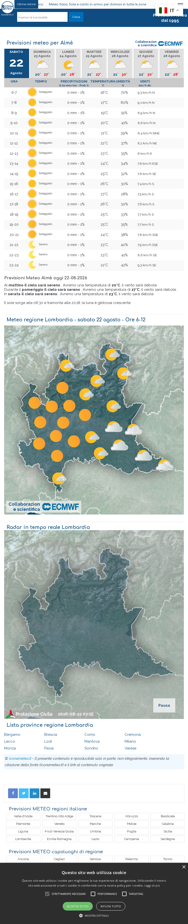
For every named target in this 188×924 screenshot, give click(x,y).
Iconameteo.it (20, 758)
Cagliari (59, 859)
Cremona (133, 734)
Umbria (95, 831)
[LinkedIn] (34, 793)
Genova (95, 859)
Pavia (49, 748)
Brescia (50, 734)
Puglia (131, 831)
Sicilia (168, 831)
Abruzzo (131, 816)
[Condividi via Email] (45, 793)
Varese (130, 748)
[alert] (94, 893)
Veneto (59, 824)
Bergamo (12, 734)
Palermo (131, 859)
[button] (94, 915)
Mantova (92, 741)
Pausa (164, 705)
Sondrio (91, 748)
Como (89, 734)
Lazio (95, 839)
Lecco (9, 741)
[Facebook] (13, 793)
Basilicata (168, 816)
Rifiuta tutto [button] (111, 906)
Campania (131, 839)
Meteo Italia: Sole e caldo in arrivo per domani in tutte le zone (53, 4)
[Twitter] (24, 793)
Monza (10, 748)
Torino (167, 859)
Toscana (95, 816)
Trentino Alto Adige (59, 816)
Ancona (23, 859)
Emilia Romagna (59, 839)
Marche (95, 824)
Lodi (48, 741)
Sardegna (168, 839)
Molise (131, 824)
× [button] (184, 867)
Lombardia (23, 839)
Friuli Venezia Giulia (59, 831)
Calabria (168, 824)
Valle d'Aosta (23, 816)
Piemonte (23, 824)
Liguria (23, 831)
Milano (130, 741)
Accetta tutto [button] (78, 906)
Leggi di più (152, 885)
